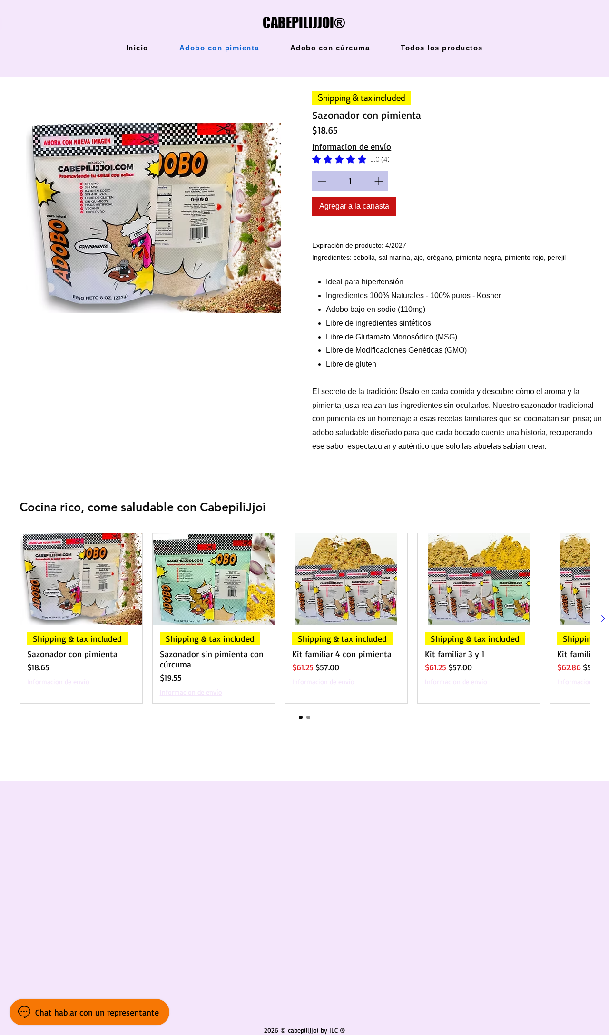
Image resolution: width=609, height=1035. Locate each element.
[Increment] (379, 181)
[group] (304, 618)
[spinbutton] (350, 181)
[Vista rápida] (153, 218)
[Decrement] (321, 181)
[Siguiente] (603, 618)
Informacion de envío (351, 146)
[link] (351, 159)
